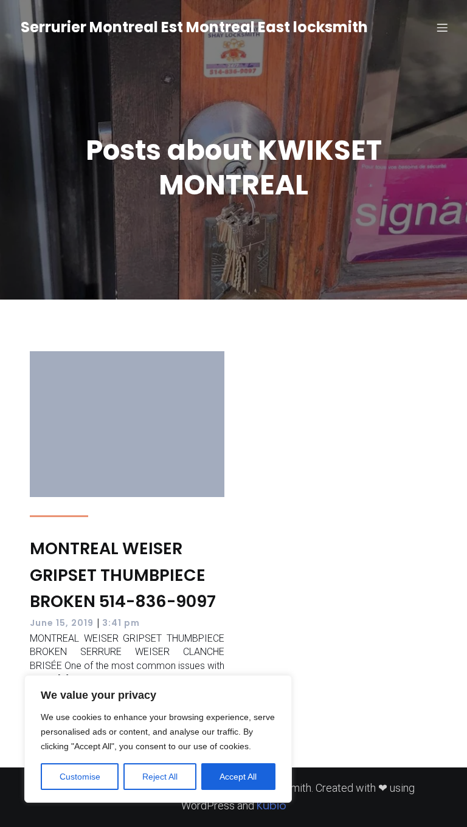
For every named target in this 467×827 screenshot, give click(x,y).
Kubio (271, 805)
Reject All (160, 776)
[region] (158, 739)
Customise (80, 776)
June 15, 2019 (62, 623)
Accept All (238, 776)
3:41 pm (121, 623)
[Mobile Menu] (442, 27)
